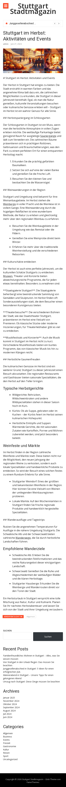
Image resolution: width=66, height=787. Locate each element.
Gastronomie (9, 746)
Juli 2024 (7, 713)
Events (6, 739)
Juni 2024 (7, 717)
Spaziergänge (48, 136)
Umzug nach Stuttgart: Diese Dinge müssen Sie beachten (31, 681)
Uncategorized (10, 759)
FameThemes (33, 782)
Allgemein (31, 616)
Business (7, 736)
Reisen (6, 752)
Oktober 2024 (10, 704)
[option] (34, 23)
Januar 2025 (9, 697)
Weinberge (9, 204)
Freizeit (6, 743)
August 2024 (9, 710)
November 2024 (11, 700)
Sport (5, 756)
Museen (7, 276)
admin (5, 44)
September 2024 (11, 707)
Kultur (6, 749)
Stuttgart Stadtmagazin (33, 8)
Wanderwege (23, 537)
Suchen (7, 630)
